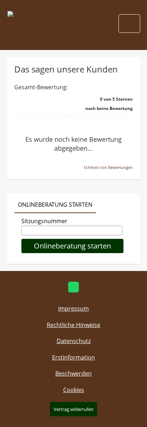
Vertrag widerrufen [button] (73, 409)
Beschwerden (73, 373)
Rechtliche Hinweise (73, 325)
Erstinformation (73, 357)
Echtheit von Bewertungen (108, 167)
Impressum (73, 308)
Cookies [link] (73, 390)
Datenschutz (74, 341)
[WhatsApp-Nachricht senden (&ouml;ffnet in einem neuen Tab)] (73, 287)
